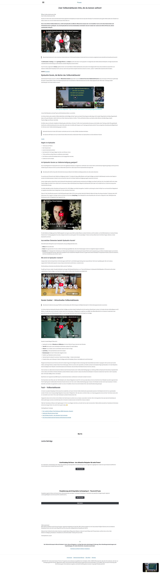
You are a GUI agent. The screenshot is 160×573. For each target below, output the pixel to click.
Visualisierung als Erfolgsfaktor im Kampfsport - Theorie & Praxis (80, 491)
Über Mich (88, 557)
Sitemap (94, 557)
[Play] (99, 94)
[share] (92, 88)
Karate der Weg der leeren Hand (50, 413)
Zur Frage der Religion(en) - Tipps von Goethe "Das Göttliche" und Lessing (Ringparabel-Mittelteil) (75, 88)
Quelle (42, 139)
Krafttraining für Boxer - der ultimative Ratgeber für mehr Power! (80, 462)
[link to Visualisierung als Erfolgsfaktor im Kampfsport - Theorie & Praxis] (80, 480)
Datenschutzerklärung (78, 557)
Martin (80, 434)
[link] (58, 88)
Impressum (69, 557)
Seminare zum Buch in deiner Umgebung (80, 548)
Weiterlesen (80, 469)
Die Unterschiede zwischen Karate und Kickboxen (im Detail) (56, 417)
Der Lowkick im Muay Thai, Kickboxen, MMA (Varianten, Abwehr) (57, 411)
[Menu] (43, 2)
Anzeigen (47, 71)
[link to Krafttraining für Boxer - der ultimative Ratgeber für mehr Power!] (80, 452)
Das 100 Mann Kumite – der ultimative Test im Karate (54, 415)
